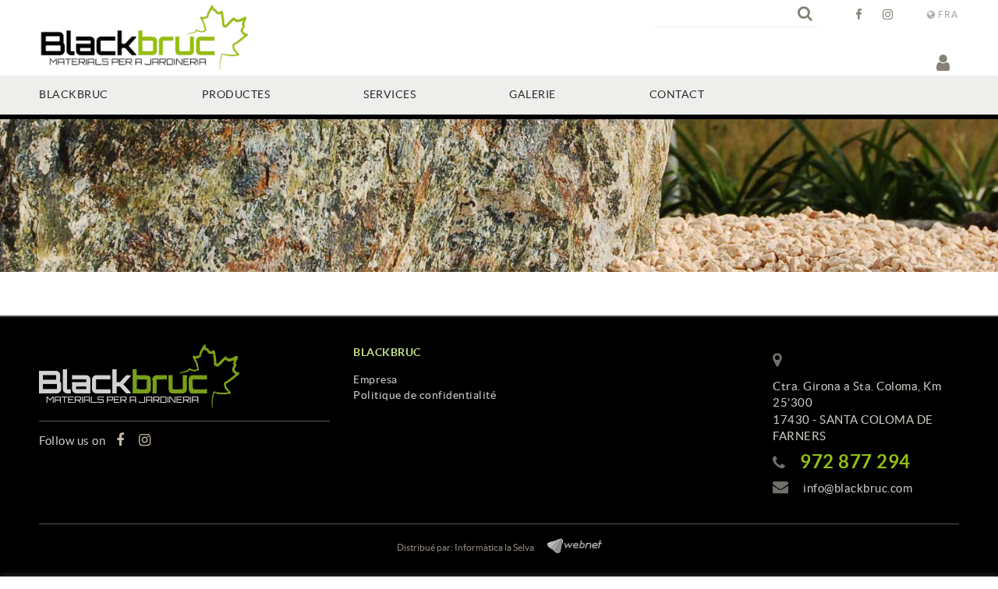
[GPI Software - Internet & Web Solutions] (569, 543)
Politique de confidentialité (424, 395)
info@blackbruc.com (857, 488)
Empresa (375, 379)
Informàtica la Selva (494, 547)
